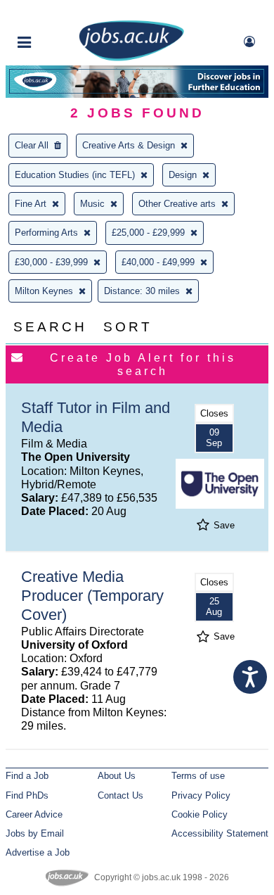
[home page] (131, 58)
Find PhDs (27, 795)
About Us (117, 775)
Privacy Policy (200, 795)
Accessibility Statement (219, 833)
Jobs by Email (35, 833)
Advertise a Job (38, 852)
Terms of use (198, 775)
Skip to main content (56, 12)
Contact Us (120, 795)
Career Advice (34, 814)
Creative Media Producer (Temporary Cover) (92, 595)
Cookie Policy (199, 814)
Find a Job (27, 775)
